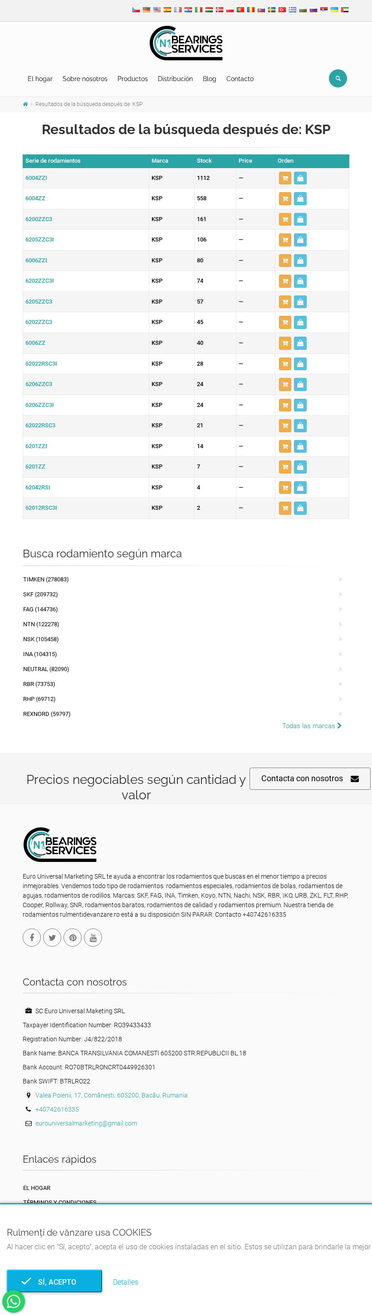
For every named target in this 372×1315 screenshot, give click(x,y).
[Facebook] (32, 937)
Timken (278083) (46, 579)
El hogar (40, 78)
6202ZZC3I (39, 280)
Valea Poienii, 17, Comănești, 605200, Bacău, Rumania (111, 1095)
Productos (132, 78)
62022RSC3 (40, 425)
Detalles (125, 1282)
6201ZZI (36, 446)
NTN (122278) (41, 624)
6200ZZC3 (38, 219)
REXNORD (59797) (47, 714)
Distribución (175, 78)
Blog (209, 78)
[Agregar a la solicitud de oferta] (285, 178)
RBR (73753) (39, 684)
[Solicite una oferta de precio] (300, 178)
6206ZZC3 (38, 384)
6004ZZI (36, 177)
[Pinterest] (73, 937)
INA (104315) (40, 654)
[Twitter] (52, 937)
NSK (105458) (41, 639)
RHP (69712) (39, 699)
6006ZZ (35, 342)
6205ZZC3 (38, 301)
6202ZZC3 (38, 322)
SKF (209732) (40, 594)
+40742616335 (57, 1109)
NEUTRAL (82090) (46, 669)
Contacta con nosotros (302, 778)
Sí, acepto (54, 1282)
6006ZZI (36, 260)
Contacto (240, 78)
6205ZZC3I (39, 239)
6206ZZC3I (39, 404)
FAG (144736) (40, 609)
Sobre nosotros (85, 78)
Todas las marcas (309, 726)
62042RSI (37, 487)
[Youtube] (93, 937)
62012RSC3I (41, 507)
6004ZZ (35, 198)
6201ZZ (35, 466)
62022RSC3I (41, 363)
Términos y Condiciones (60, 1202)
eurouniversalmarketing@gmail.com (86, 1123)
